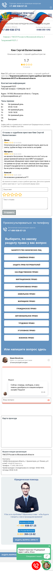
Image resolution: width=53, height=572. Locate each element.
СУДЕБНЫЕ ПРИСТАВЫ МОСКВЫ (22, 15)
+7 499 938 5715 (11, 29)
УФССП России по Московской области (18, 455)
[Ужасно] (4, 194)
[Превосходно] (20, 194)
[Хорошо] (12, 194)
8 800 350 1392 (43, 30)
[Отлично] (16, 194)
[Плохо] (8, 194)
